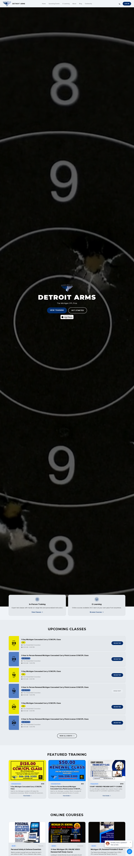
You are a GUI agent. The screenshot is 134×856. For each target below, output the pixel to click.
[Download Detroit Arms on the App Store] (67, 317)
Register (117, 643)
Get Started (77, 310)
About (74, 3)
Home (44, 3)
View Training (57, 310)
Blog (80, 3)
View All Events (66, 736)
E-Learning (66, 3)
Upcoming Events (54, 3)
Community (88, 3)
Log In (127, 3)
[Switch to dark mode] (119, 3)
